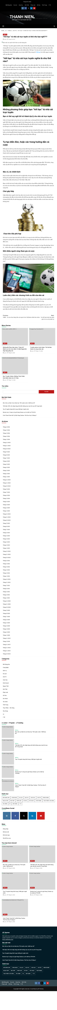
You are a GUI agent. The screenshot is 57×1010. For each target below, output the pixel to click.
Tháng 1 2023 (6, 548)
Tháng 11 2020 (7, 604)
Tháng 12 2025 (7, 442)
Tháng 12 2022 (7, 551)
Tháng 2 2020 (6, 632)
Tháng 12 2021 (7, 579)
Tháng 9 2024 (6, 489)
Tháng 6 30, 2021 (11, 39)
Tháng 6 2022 (6, 560)
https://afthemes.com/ (7, 939)
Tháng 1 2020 (6, 635)
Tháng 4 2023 (6, 538)
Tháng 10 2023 (7, 520)
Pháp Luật (33, 5)
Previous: (15, 316)
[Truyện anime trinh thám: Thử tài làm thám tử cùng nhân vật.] (42, 336)
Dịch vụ (5, 670)
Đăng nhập (5, 828)
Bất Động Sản (9, 5)
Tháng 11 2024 (7, 483)
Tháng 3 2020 (6, 629)
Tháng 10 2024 (7, 486)
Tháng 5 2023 (6, 535)
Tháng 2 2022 (6, 573)
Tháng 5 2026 (6, 430)
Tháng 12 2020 (7, 601)
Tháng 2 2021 (6, 594)
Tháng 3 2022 (6, 570)
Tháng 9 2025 (6, 451)
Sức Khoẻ (5, 698)
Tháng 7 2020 (6, 616)
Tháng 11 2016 (7, 647)
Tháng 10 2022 (7, 557)
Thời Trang (44, 5)
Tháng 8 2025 (6, 455)
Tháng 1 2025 (6, 476)
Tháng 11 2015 (7, 650)
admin (5, 39)
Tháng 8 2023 (6, 526)
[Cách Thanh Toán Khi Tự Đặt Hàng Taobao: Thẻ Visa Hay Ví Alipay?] (15, 907)
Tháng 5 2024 (6, 498)
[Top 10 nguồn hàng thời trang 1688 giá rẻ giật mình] (7, 753)
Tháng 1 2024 (6, 511)
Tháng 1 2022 (6, 576)
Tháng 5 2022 (6, 563)
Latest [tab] (5, 723)
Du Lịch (15, 5)
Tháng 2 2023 (6, 545)
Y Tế (50, 5)
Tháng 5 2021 (6, 591)
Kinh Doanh (6, 683)
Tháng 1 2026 (6, 439)
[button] (3, 26)
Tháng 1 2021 (6, 598)
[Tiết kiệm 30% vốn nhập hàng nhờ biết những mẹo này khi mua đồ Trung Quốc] (7, 740)
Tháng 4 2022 (6, 566)
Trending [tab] (20, 723)
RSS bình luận (6, 835)
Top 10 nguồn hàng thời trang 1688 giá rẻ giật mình (16, 409)
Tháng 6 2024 (6, 495)
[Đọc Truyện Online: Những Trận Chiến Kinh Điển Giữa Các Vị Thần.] (15, 365)
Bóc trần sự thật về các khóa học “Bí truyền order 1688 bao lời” (19, 403)
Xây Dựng (5, 711)
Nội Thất (27, 5)
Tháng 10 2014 (7, 653)
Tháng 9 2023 (6, 523)
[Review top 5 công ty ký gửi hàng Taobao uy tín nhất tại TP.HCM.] (7, 766)
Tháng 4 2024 (6, 501)
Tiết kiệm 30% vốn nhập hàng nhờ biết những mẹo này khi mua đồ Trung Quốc (22, 406)
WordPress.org (7, 838)
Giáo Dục (21, 5)
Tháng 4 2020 (6, 625)
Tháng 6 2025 (6, 461)
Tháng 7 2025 (6, 458)
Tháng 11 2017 (7, 644)
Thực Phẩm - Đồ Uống (48, 800)
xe (3, 714)
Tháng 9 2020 (6, 610)
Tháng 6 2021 (6, 588)
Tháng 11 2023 (7, 517)
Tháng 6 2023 (6, 532)
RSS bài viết (6, 832)
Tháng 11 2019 (7, 638)
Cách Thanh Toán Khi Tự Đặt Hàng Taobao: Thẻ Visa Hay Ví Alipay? (20, 415)
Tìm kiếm (5, 386)
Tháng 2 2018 (6, 641)
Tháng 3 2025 (6, 470)
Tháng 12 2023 (7, 514)
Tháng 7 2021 (6, 585)
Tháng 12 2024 (7, 479)
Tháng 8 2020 (6, 613)
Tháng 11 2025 (7, 445)
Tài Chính (5, 701)
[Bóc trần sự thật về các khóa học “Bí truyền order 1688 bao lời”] (7, 726)
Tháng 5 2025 (6, 464)
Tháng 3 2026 (6, 433)
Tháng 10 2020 (7, 607)
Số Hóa (38, 5)
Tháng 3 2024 (6, 504)
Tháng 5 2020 (6, 622)
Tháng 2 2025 (6, 473)
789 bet (38, 52)
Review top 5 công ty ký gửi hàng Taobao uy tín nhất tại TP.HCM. (19, 412)
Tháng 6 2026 (6, 427)
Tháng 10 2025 (7, 448)
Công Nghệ (5, 667)
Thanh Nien (22, 16)
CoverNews (33, 988)
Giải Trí (5, 34)
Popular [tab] (12, 723)
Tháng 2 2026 (6, 436)
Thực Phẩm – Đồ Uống (8, 707)
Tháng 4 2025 (6, 467)
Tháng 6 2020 (6, 619)
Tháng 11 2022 (7, 554)
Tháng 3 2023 (6, 542)
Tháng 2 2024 (6, 507)
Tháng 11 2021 (7, 582)
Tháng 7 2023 (6, 529)
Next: (41, 317)
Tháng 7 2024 (6, 492)
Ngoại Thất (6, 686)
